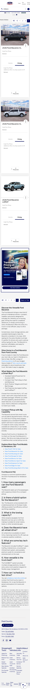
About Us (25, 655)
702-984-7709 (10, 634)
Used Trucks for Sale (12, 663)
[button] (26, 45)
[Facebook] (3, 640)
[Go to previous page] (17, 20)
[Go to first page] (14, 20)
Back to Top (25, 300)
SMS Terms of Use (25, 660)
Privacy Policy (8, 684)
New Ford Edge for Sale (12, 465)
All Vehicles (13, 649)
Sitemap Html (21, 684)
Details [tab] (10, 63)
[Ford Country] (10, 3)
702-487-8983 (9, 631)
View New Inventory (15, 287)
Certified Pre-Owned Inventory (13, 669)
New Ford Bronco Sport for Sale (15, 461)
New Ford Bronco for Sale (13, 458)
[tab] (13, 14)
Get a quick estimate (19, 363)
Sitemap (16, 684)
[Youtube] (10, 640)
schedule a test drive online (16, 578)
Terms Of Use (11, 684)
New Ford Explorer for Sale (13, 463)
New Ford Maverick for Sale (14, 451)
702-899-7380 (9, 636)
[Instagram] (6, 640)
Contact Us (8, 625)
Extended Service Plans (19, 672)
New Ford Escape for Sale (13, 456)
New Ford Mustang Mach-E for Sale (16, 468)
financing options (7, 361)
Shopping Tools (6, 649)
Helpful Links (19, 649)
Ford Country (3, 684)
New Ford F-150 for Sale (13, 449)
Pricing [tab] (20, 63)
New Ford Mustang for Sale (14, 454)
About (25, 648)
